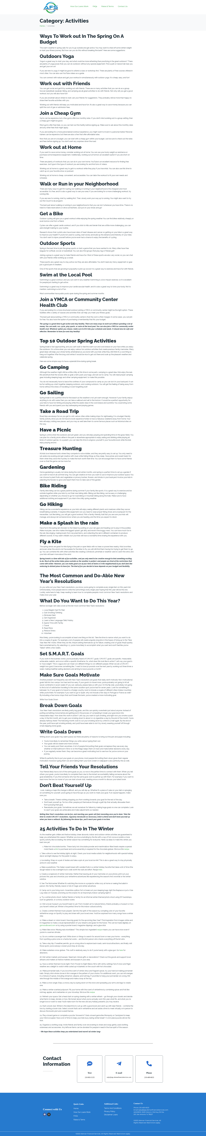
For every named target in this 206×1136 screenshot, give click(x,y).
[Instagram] (49, 1114)
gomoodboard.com (47, 925)
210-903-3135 (90, 1077)
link (56, 849)
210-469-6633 (149, 1077)
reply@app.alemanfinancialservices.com (119, 1077)
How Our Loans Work (79, 6)
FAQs (95, 6)
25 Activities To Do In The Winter (77, 828)
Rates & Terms (107, 6)
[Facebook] (44, 1114)
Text (90, 1073)
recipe (126, 849)
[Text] (89, 1063)
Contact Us (122, 6)
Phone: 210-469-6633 (141, 1108)
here (100, 870)
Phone (149, 1073)
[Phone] (149, 1063)
